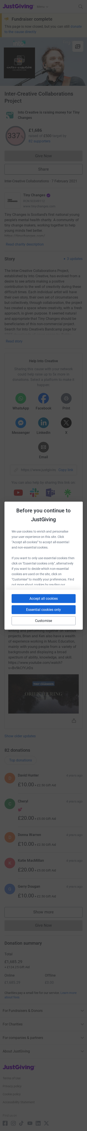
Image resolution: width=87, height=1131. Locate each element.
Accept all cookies (43, 598)
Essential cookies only (43, 609)
